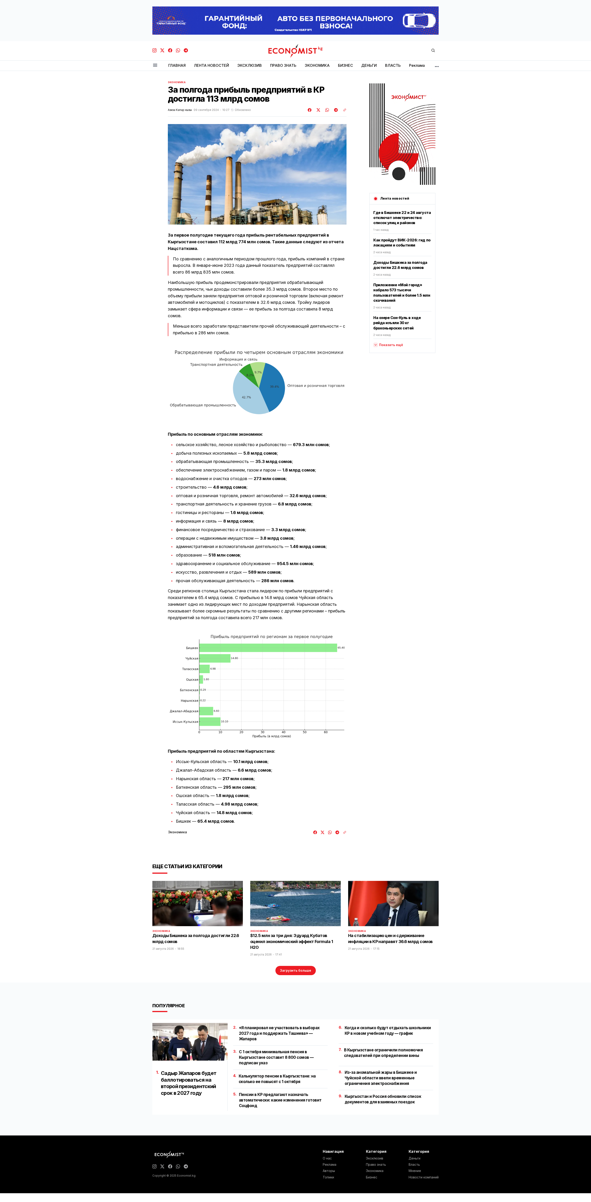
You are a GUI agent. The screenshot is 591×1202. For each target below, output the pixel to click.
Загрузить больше (295, 970)
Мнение (415, 1171)
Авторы (329, 1171)
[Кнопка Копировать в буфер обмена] (343, 110)
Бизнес (371, 1177)
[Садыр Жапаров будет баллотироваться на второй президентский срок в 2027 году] (190, 1042)
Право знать (376, 1164)
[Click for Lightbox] (257, 385)
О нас (327, 1158)
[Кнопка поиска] (433, 51)
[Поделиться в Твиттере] (317, 110)
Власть (414, 1164)
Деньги (414, 1158)
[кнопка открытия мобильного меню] (155, 65)
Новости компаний (424, 1177)
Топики (328, 1177)
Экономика (177, 82)
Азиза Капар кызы (180, 110)
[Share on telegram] (335, 110)
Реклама (329, 1164)
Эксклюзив (374, 1158)
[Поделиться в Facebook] (309, 110)
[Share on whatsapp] (326, 110)
